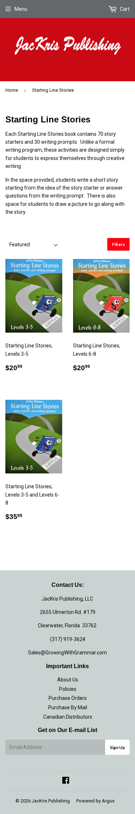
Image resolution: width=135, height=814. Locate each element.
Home (11, 90)
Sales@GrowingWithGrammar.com (67, 652)
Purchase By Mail (67, 707)
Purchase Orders (68, 698)
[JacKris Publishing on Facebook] (65, 781)
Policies (67, 689)
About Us (67, 680)
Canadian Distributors (67, 717)
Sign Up (117, 747)
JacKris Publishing (51, 801)
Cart (124, 9)
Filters (118, 244)
